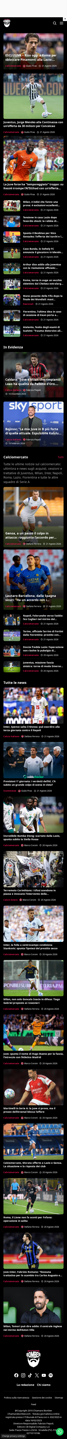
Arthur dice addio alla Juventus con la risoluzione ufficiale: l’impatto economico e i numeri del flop (42, 269)
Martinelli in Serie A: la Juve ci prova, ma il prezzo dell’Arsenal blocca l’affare (29, 1110)
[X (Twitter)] (37, 1375)
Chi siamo (44, 1385)
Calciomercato (13, 65)
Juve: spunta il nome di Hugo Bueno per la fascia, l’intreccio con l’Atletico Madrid (33, 1055)
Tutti (61, 457)
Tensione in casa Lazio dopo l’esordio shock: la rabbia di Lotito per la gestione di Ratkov (42, 221)
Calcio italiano (13, 390)
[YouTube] (44, 1375)
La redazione (25, 1385)
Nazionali (28, 304)
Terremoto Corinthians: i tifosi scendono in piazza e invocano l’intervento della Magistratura (29, 894)
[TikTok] (30, 1375)
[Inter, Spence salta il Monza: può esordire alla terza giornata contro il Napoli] (33, 705)
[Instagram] (23, 1375)
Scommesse (9, 790)
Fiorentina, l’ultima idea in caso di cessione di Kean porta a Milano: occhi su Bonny (42, 315)
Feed (33, 1404)
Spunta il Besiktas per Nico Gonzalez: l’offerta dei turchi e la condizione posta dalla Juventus (43, 236)
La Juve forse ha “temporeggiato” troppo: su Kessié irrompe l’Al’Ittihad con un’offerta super (33, 188)
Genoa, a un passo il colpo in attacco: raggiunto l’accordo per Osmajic (29, 537)
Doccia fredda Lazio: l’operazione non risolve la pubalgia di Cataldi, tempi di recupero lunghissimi (43, 652)
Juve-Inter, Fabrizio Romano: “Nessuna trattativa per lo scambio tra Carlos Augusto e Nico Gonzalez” (31, 1275)
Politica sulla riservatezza (16, 1397)
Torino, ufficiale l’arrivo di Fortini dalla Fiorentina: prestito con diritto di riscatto (43, 635)
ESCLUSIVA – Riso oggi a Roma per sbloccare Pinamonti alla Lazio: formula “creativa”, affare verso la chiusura (31, 61)
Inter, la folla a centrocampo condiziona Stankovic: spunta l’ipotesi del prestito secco (30, 946)
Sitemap (59, 1397)
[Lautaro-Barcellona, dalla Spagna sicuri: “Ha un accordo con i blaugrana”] (33, 579)
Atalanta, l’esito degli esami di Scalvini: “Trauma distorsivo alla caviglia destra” (42, 330)
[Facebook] (16, 1375)
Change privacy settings (13, 1436)
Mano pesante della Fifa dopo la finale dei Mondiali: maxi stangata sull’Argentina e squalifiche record (43, 301)
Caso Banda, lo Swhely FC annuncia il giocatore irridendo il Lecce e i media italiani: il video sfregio (43, 254)
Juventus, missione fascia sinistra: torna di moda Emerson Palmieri (43, 666)
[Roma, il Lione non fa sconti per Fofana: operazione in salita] (33, 1196)
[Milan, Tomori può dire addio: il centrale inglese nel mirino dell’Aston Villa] (33, 1305)
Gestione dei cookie (42, 1397)
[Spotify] (51, 1375)
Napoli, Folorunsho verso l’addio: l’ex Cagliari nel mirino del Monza (43, 619)
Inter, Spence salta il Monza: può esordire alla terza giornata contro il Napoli (31, 728)
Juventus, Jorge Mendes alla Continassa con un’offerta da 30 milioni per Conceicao (33, 124)
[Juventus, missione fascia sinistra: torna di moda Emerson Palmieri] (11, 666)
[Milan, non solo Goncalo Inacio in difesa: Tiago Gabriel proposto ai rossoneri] (33, 978)
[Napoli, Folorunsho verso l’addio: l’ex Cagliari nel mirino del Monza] (11, 619)
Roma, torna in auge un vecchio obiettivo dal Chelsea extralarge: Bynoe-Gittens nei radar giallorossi (43, 285)
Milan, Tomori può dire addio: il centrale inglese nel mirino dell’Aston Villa (32, 1328)
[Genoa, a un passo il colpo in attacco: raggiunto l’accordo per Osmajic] (33, 517)
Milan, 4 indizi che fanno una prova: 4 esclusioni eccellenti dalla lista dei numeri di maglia (42, 205)
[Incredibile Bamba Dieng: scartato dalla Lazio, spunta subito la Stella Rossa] (33, 815)
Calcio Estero (10, 899)
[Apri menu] (61, 23)
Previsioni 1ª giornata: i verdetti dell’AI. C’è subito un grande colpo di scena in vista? (29, 783)
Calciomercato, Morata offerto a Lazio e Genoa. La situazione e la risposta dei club (32, 1164)
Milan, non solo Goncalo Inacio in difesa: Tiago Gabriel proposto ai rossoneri (31, 1001)
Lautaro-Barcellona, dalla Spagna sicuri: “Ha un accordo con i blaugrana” (30, 600)
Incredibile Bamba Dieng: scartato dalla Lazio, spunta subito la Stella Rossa (31, 837)
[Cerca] (55, 23)
